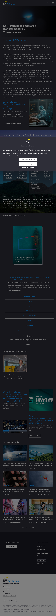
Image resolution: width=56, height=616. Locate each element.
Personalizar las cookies (28, 167)
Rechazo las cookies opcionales (28, 164)
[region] (28, 154)
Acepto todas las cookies (28, 159)
